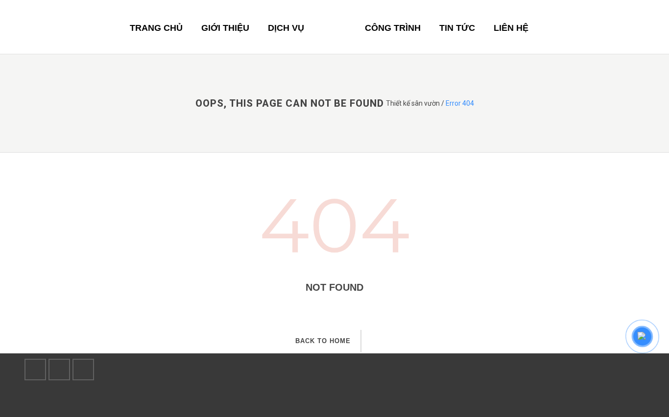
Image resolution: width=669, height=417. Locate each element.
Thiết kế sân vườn (413, 103)
